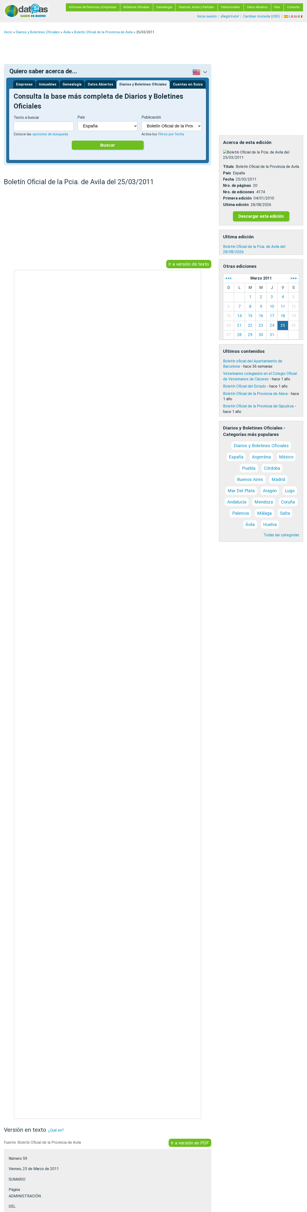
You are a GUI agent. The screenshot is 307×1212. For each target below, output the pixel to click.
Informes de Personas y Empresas (92, 7)
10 (272, 306)
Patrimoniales (230, 7)
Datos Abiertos (257, 7)
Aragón (270, 490)
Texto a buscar (26, 117)
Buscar (107, 145)
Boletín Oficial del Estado (244, 386)
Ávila (67, 32)
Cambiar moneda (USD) (261, 16)
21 (239, 325)
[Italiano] (300, 16)
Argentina (261, 456)
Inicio (8, 32)
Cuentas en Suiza (188, 84)
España (236, 456)
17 (272, 316)
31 (272, 334)
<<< (228, 278)
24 (272, 325)
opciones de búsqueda (50, 134)
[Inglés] (296, 16)
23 (261, 325)
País (277, 7)
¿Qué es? (56, 1130)
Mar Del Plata (241, 490)
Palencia (240, 513)
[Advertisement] (148, 49)
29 (250, 334)
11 (283, 306)
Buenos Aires (250, 479)
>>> (293, 278)
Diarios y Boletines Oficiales (38, 32)
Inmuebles (47, 84)
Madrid (278, 479)
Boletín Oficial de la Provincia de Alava (255, 393)
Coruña (288, 501)
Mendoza (263, 501)
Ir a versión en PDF (190, 1143)
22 (250, 325)
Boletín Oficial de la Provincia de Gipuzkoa (258, 406)
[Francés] (291, 16)
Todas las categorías (281, 535)
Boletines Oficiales (136, 7)
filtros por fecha (171, 134)
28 (239, 334)
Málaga (264, 513)
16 (261, 316)
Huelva (270, 524)
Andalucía (236, 501)
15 (250, 316)
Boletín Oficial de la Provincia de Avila (103, 32)
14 (239, 316)
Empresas (24, 84)
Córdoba (272, 468)
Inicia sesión (207, 16)
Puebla (248, 468)
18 (283, 316)
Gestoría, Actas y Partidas (196, 7)
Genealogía (164, 7)
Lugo (290, 490)
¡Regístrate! (230, 16)
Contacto (293, 7)
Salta (285, 513)
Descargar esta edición (261, 216)
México (286, 456)
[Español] (286, 16)
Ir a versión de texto (188, 264)
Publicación (151, 117)
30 (261, 334)
